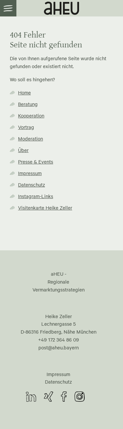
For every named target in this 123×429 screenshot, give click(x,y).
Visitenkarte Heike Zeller (45, 207)
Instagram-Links (35, 196)
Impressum (30, 173)
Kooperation (31, 115)
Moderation (30, 138)
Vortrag (26, 127)
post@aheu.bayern (58, 347)
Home (24, 92)
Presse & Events (35, 161)
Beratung (28, 104)
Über (23, 150)
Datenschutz (31, 184)
